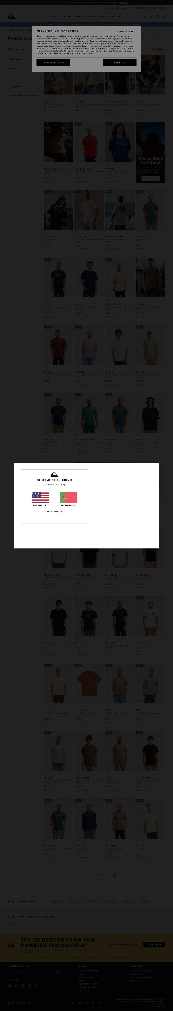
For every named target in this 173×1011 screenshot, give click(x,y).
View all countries (55, 512)
